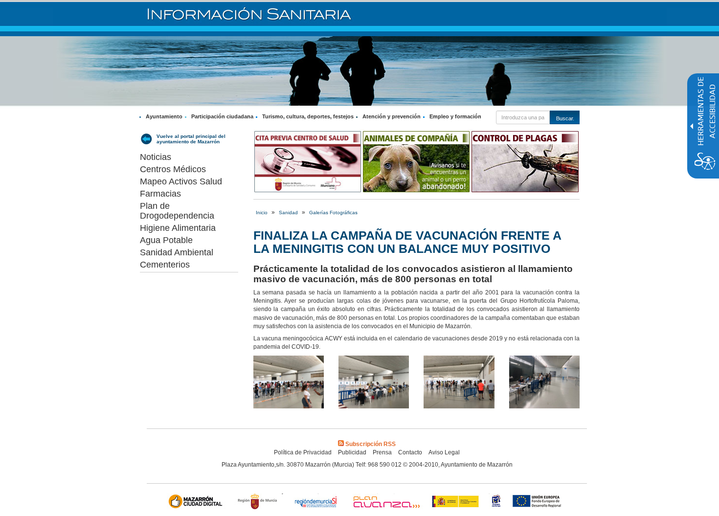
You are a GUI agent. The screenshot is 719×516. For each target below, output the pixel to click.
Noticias (155, 157)
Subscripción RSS (370, 444)
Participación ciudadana (222, 116)
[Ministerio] (455, 502)
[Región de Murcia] (258, 502)
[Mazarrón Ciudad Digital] (197, 502)
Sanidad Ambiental (176, 252)
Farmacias (160, 194)
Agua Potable (166, 240)
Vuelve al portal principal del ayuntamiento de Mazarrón (191, 139)
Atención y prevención (391, 116)
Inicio (262, 212)
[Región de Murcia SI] (316, 502)
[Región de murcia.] (496, 502)
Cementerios (165, 264)
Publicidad (352, 452)
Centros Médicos (173, 169)
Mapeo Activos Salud (181, 181)
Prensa (382, 452)
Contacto (410, 452)
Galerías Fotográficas (333, 212)
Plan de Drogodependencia (177, 211)
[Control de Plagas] (525, 161)
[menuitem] (162, 117)
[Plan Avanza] (386, 502)
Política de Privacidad (303, 452)
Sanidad (288, 212)
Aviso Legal (444, 452)
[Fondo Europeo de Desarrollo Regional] (538, 502)
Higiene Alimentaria (178, 228)
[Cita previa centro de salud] (307, 161)
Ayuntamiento (164, 116)
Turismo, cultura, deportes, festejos (308, 116)
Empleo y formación (455, 116)
